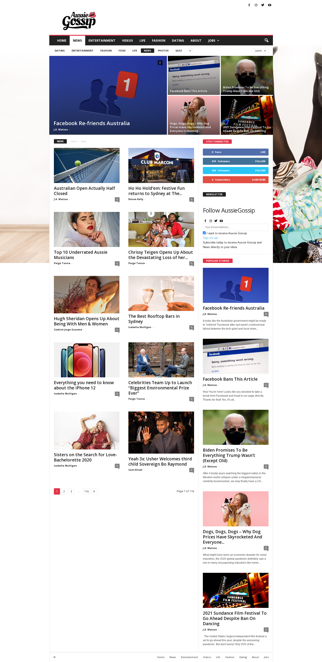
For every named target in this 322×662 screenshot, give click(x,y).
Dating (178, 40)
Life (142, 40)
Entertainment (101, 40)
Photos (163, 50)
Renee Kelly (135, 199)
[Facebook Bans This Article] (194, 75)
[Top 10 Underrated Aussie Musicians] (87, 229)
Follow (260, 161)
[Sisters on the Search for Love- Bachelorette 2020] (87, 430)
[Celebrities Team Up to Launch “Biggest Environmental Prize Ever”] (161, 359)
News (77, 40)
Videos (127, 40)
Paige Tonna (62, 263)
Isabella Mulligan (139, 327)
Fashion (158, 40)
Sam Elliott (135, 469)
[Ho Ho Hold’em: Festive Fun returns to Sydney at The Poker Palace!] (161, 165)
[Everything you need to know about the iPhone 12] (87, 359)
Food (122, 50)
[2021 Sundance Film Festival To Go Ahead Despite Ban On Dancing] (247, 115)
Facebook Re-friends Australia (233, 308)
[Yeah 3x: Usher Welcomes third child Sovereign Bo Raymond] (161, 433)
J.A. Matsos (61, 129)
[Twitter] (262, 5)
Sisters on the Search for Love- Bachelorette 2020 (85, 457)
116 (86, 491)
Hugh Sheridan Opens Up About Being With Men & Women (86, 321)
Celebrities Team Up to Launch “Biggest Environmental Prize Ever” (160, 388)
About (196, 40)
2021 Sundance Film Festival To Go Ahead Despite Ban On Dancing (235, 618)
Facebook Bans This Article (230, 379)
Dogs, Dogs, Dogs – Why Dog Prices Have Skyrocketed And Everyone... (232, 537)
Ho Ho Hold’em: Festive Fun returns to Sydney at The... (156, 190)
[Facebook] (249, 5)
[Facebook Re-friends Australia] (108, 95)
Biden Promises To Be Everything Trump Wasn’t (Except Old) (229, 455)
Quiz (178, 50)
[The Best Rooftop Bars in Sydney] (161, 293)
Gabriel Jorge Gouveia (68, 329)
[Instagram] (256, 5)
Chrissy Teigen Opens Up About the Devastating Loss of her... (160, 254)
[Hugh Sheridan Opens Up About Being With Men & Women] (87, 294)
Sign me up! (210, 238)
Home (61, 40)
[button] (266, 40)
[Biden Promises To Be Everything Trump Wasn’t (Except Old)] (247, 75)
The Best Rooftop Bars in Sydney (154, 318)
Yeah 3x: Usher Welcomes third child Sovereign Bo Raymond (160, 461)
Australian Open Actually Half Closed (84, 190)
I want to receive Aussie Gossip (227, 233)
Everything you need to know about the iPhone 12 (84, 385)
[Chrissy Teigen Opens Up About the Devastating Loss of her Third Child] (161, 229)
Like (262, 152)
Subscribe (258, 179)
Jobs (211, 40)
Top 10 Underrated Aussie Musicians (80, 254)
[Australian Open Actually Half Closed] (87, 165)
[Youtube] (269, 5)
